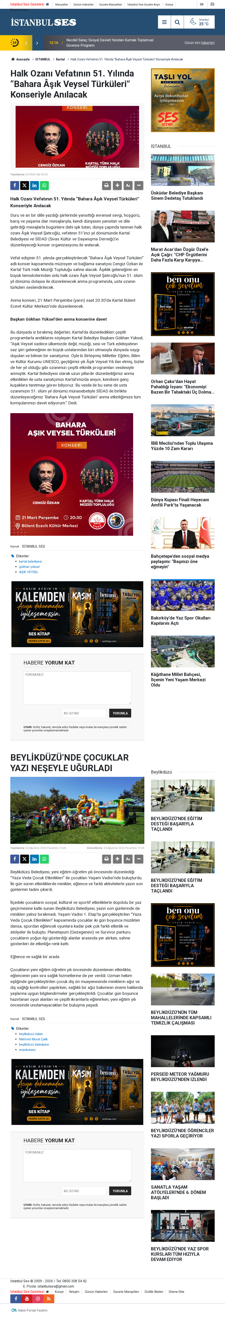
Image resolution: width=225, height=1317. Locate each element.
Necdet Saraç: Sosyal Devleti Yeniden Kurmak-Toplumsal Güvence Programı (109, 42)
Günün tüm (200, 43)
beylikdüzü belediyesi (34, 1044)
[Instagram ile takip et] (37, 1298)
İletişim (74, 1292)
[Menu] (164, 22)
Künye (169, 4)
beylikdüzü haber (31, 1034)
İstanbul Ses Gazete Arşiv (143, 4)
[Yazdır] (106, 185)
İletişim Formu (19, 9)
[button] (117, 185)
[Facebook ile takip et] (15, 1298)
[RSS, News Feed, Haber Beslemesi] (48, 1298)
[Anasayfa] (47, 4)
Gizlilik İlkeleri (154, 1292)
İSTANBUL (42, 59)
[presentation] (26, 42)
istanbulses (27, 1050)
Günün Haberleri (83, 4)
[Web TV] (201, 4)
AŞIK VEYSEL (28, 572)
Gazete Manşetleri (110, 4)
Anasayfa (23, 59)
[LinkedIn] (34, 185)
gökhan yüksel (29, 567)
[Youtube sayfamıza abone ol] (26, 1298)
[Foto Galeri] (212, 4)
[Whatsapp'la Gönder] (44, 185)
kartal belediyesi (30, 561)
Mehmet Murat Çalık (33, 1039)
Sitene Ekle (176, 1292)
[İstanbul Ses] (43, 22)
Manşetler (61, 4)
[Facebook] (14, 185)
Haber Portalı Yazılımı (32, 1310)
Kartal (60, 59)
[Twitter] (24, 185)
